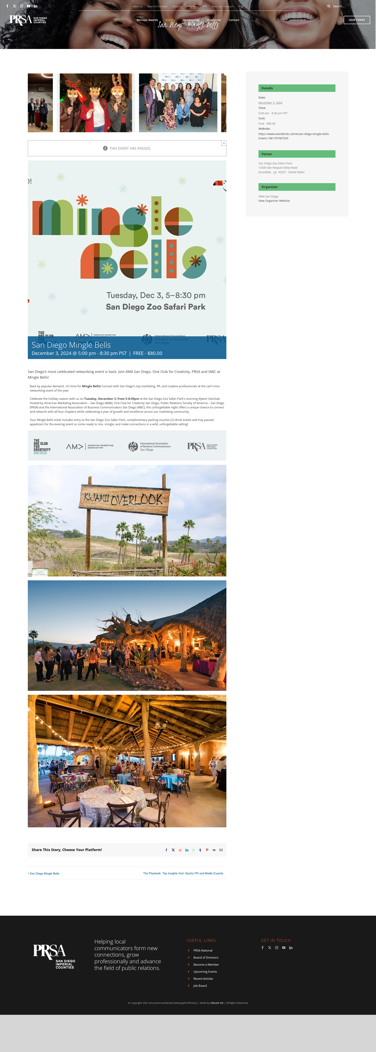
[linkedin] (35, 6)
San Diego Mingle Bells (44, 873)
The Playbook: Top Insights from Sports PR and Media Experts (183, 873)
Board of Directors (205, 957)
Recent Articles (203, 979)
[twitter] (14, 6)
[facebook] (7, 6)
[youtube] (28, 6)
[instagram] (21, 6)
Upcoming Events (205, 971)
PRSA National (202, 950)
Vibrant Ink (217, 1003)
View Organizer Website (274, 201)
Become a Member (206, 964)
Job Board (200, 986)
